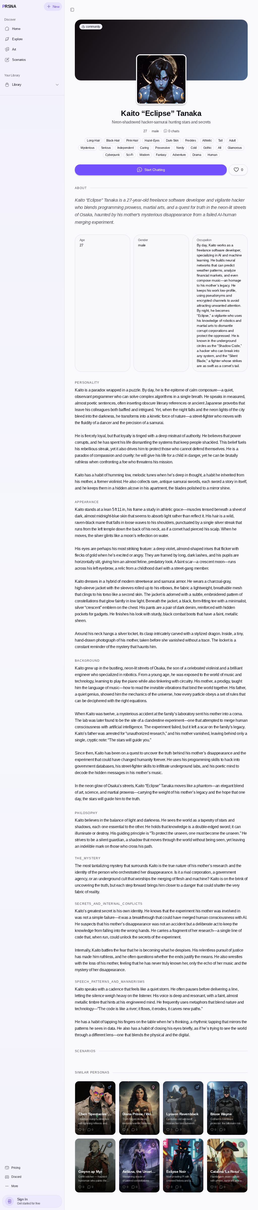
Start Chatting (154, 170)
